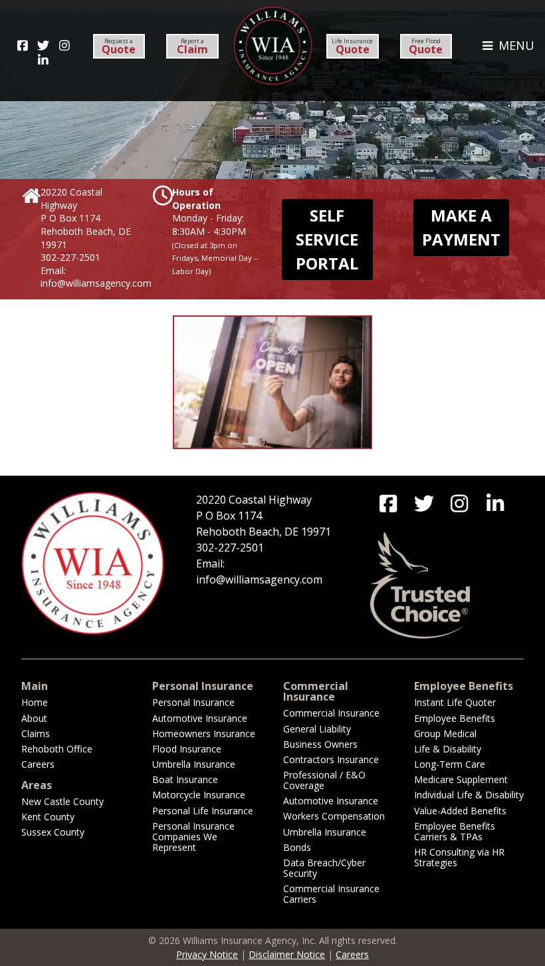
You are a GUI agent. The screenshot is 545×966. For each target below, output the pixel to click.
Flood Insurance (186, 748)
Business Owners (320, 744)
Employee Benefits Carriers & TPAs (454, 831)
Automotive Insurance (199, 718)
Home (34, 702)
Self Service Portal (327, 239)
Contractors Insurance (331, 759)
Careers (37, 764)
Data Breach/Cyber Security (324, 868)
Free (426, 47)
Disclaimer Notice (287, 954)
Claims (35, 733)
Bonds (297, 847)
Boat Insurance (185, 779)
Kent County (47, 816)
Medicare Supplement (461, 779)
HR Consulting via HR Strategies (459, 857)
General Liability (317, 729)
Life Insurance (352, 47)
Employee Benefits (454, 718)
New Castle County (62, 801)
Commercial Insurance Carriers (331, 893)
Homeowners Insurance (203, 733)
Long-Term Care (449, 764)
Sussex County (52, 832)
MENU (514, 45)
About (34, 718)
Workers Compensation (334, 816)
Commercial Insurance (331, 713)
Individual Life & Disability (469, 794)
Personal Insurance (193, 702)
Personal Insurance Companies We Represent (193, 837)
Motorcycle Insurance (198, 794)
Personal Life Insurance (202, 810)
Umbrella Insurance (193, 764)
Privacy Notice (207, 954)
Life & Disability (447, 748)
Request (119, 47)
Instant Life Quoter (455, 702)
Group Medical (445, 733)
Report (192, 47)
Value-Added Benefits (460, 810)
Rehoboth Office (56, 748)
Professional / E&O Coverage (324, 780)
